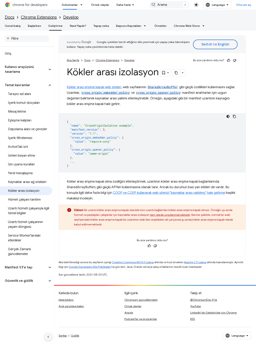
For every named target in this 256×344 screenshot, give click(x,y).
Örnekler (160, 26)
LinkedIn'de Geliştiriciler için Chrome (213, 312)
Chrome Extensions (39, 17)
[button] (23, 69)
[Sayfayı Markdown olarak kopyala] (176, 72)
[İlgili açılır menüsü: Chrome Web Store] (204, 25)
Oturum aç (243, 5)
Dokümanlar (70, 5)
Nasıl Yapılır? (78, 26)
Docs (9, 17)
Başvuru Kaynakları (128, 26)
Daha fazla (123, 5)
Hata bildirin (66, 300)
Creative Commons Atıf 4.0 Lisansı (133, 262)
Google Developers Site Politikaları (90, 267)
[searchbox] (27, 38)
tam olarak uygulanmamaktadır (170, 215)
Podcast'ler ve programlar (140, 319)
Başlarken (34, 26)
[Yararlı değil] (235, 60)
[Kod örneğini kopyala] (234, 116)
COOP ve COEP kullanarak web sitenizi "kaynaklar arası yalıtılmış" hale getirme (169, 193)
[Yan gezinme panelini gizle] (48, 337)
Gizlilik (75, 335)
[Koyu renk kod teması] (228, 116)
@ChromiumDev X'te (203, 300)
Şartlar (63, 335)
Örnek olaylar (100, 5)
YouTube (195, 306)
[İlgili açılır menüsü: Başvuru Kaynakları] (146, 25)
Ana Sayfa (73, 60)
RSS (192, 319)
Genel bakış (13, 26)
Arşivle (128, 312)
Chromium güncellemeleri (141, 300)
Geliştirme (55, 26)
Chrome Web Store (187, 26)
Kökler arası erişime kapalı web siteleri (94, 87)
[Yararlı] (229, 60)
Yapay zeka (101, 26)
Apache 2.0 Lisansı (195, 262)
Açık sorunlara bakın (71, 306)
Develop (71, 17)
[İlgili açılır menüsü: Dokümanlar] (82, 4)
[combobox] (169, 4)
